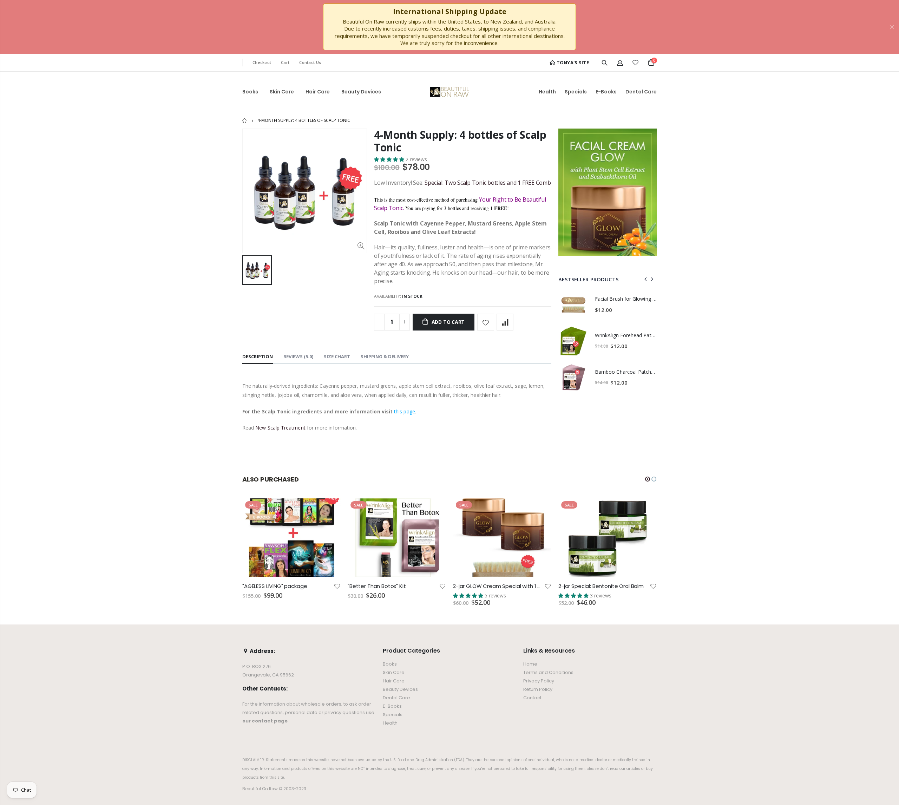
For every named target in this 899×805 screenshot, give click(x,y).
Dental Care (396, 697)
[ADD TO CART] (329, 510)
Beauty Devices (400, 689)
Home (245, 120)
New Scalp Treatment (280, 427)
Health (390, 723)
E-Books (392, 706)
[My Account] (620, 62)
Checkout (261, 62)
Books (390, 664)
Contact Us (310, 62)
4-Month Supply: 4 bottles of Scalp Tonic (460, 141)
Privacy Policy (538, 681)
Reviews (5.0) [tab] (298, 356)
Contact (532, 697)
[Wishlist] (635, 62)
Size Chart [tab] (337, 356)
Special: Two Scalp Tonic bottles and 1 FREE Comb (488, 182)
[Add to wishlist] (485, 322)
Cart (285, 62)
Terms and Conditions (548, 672)
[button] (390, 159)
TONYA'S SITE (572, 62)
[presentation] (646, 279)
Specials (392, 714)
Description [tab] (257, 356)
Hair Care (394, 681)
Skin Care (394, 672)
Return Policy (537, 689)
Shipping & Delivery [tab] (385, 356)
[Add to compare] (505, 322)
